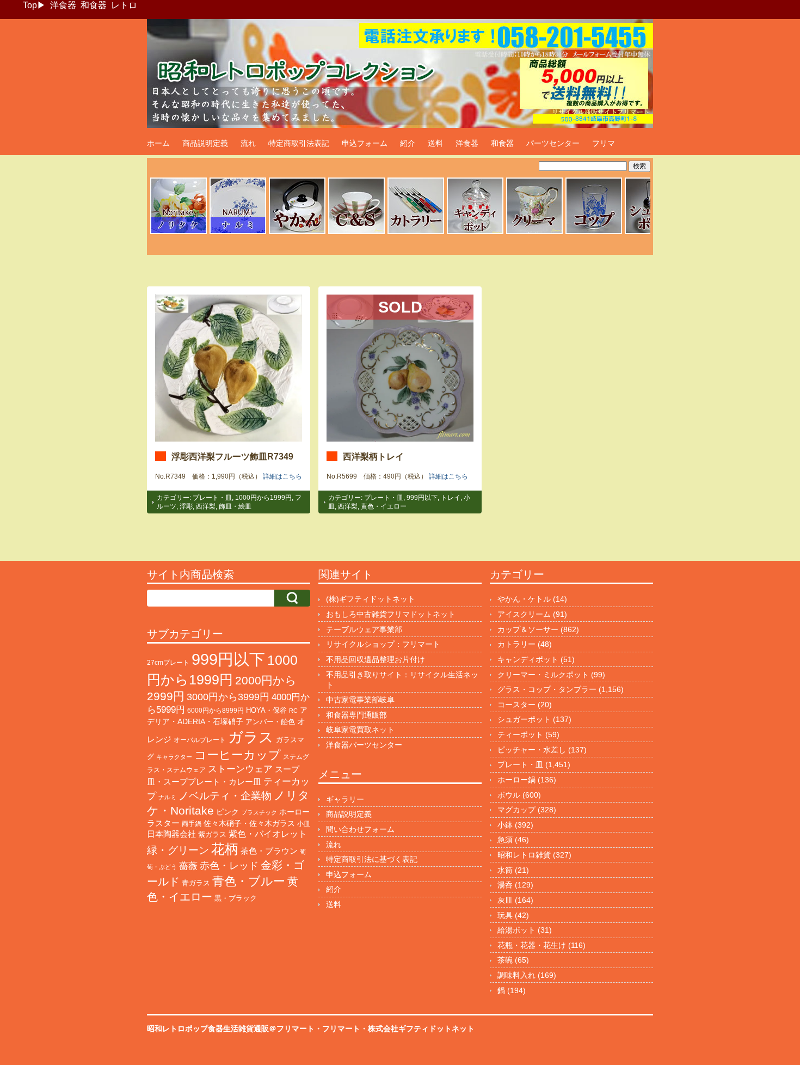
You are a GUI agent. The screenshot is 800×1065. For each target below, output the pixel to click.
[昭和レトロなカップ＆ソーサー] (356, 232)
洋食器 (63, 5)
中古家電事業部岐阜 (360, 699)
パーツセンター (553, 143)
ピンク (227, 812)
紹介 (407, 143)
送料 (435, 143)
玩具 (505, 915)
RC (293, 710)
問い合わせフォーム (360, 829)
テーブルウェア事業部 (364, 629)
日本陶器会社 (171, 833)
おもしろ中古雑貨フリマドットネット (391, 614)
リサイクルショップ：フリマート (383, 644)
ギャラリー (345, 799)
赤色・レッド (229, 865)
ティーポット (520, 734)
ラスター (163, 823)
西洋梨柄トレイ (373, 456)
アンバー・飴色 (270, 722)
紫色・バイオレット (268, 833)
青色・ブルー (248, 881)
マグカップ (516, 809)
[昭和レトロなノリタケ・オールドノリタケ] (178, 232)
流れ (248, 143)
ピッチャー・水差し (531, 749)
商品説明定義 (205, 143)
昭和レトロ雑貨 (524, 854)
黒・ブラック (235, 898)
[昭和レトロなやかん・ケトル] (297, 232)
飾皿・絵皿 (235, 506)
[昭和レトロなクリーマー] (534, 232)
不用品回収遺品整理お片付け (375, 659)
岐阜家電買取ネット (360, 729)
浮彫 (186, 506)
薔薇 (188, 866)
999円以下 (422, 497)
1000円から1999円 (263, 497)
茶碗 (505, 960)
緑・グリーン (178, 850)
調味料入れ (516, 975)
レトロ (124, 5)
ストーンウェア (240, 769)
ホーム (158, 143)
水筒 (505, 870)
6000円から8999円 (215, 710)
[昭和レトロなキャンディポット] (475, 232)
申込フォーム (364, 143)
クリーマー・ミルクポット (543, 674)
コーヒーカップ (237, 755)
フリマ (603, 143)
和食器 (94, 5)
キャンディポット (527, 659)
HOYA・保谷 (266, 710)
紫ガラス (212, 834)
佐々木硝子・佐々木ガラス (249, 823)
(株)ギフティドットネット (370, 599)
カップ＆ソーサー (527, 629)
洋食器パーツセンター (364, 744)
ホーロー (294, 811)
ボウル (508, 795)
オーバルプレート (200, 740)
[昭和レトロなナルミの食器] (238, 232)
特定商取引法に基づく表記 (371, 859)
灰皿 (505, 900)
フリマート (341, 1028)
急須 (505, 839)
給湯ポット (516, 930)
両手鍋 (191, 824)
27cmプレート (168, 662)
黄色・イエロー (384, 506)
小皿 (303, 824)
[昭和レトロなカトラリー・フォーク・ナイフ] (416, 232)
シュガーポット (524, 719)
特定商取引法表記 (298, 143)
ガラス (251, 737)
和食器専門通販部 (356, 715)
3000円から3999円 (228, 696)
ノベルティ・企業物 (225, 795)
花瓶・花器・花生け (531, 945)
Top (30, 5)
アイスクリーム (524, 614)
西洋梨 (206, 506)
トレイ (450, 497)
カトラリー (516, 644)
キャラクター (174, 757)
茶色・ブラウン (269, 850)
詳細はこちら (282, 476)
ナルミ (167, 797)
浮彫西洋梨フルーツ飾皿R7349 (232, 456)
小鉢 (505, 825)
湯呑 (505, 884)
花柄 (224, 849)
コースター (516, 704)
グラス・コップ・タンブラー (546, 689)
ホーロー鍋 (516, 779)
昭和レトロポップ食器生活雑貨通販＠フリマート (231, 1028)
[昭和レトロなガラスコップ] (594, 232)
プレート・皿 (212, 497)
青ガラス (196, 883)
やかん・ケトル (524, 599)
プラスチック (259, 812)
